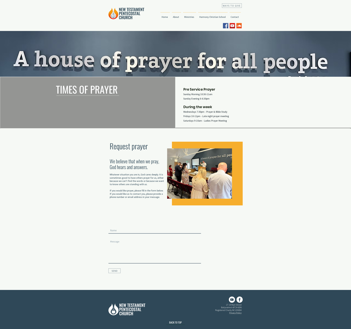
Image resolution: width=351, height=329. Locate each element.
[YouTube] (232, 25)
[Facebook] (225, 25)
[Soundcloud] (239, 25)
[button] (176, 15)
